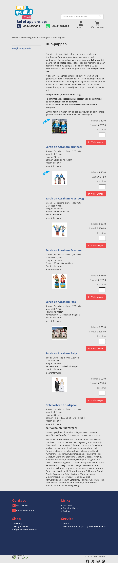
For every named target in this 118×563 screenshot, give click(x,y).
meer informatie (53, 166)
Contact (66, 523)
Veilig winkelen (21, 526)
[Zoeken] (100, 16)
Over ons (67, 505)
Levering (18, 523)
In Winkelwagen (95, 142)
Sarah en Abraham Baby (61, 353)
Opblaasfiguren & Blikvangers (35, 37)
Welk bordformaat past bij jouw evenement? (84, 526)
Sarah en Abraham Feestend (64, 250)
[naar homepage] (35, 11)
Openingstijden (70, 508)
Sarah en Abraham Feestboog (65, 198)
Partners (67, 511)
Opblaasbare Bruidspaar (61, 405)
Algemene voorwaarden (25, 529)
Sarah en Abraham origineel (64, 147)
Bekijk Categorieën (21, 48)
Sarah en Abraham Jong (61, 301)
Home (15, 37)
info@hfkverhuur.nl (25, 510)
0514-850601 (22, 505)
